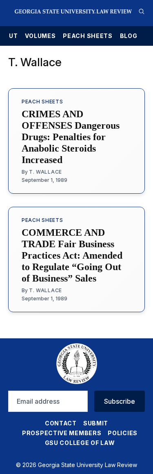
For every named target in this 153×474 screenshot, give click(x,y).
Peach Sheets (87, 36)
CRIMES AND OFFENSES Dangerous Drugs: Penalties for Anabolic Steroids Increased (71, 137)
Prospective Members (61, 432)
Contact (61, 423)
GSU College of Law (80, 442)
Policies (122, 432)
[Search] (141, 11)
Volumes (40, 36)
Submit (95, 423)
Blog (128, 36)
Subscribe (119, 401)
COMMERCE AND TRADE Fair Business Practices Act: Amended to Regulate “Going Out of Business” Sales (72, 255)
